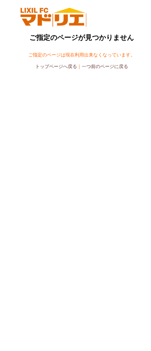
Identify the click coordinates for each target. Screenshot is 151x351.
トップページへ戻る (56, 66)
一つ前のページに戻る (105, 66)
